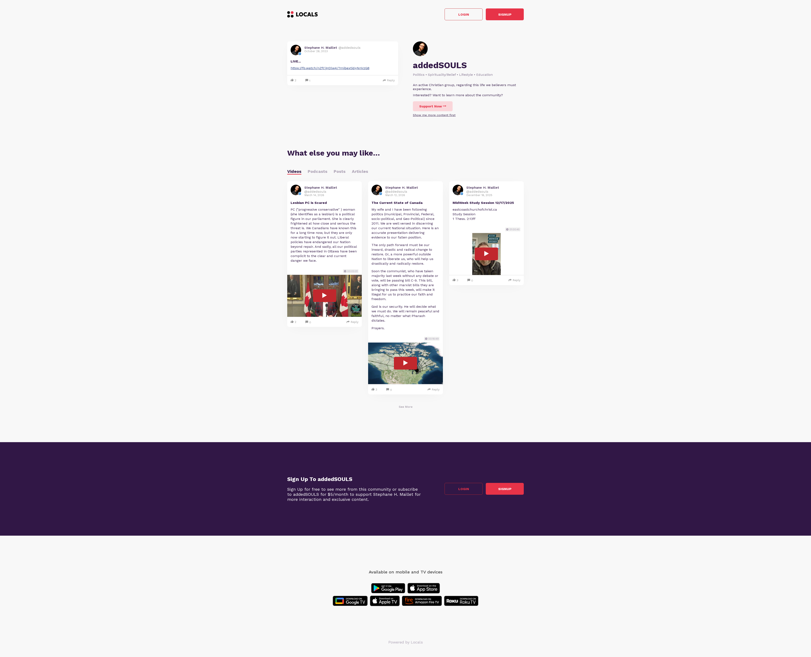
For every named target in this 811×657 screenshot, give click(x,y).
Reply (391, 80)
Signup (505, 14)
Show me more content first (434, 115)
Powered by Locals (405, 642)
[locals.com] (302, 14)
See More (405, 406)
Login (463, 14)
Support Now (430, 106)
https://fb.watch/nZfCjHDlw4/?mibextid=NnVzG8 (330, 68)
